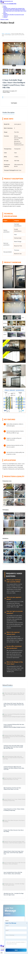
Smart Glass (8, 10)
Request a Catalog (4, 19)
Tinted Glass (12, 9)
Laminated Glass (14, 8)
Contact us (5, 15)
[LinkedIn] (1, 2)
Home (4, 6)
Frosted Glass (6, 9)
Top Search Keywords (19, 14)
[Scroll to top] (2, 952)
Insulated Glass (21, 8)
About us (5, 17)
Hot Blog (12, 14)
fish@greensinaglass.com (7, 1)
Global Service (6, 14)
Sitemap (2, 950)
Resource (5, 13)
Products (5, 7)
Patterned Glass (18, 9)
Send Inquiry (14, 103)
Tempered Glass (6, 8)
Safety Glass (20, 10)
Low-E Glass (14, 10)
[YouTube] (3, 2)
